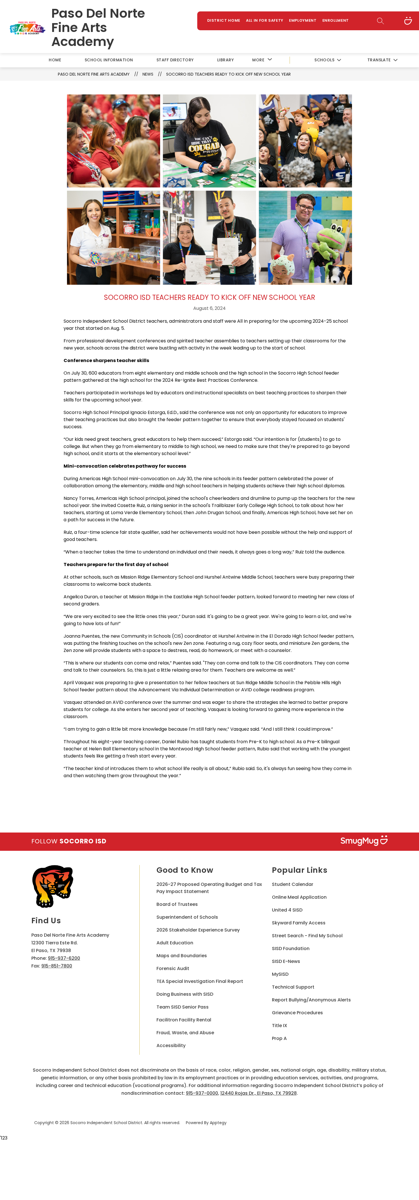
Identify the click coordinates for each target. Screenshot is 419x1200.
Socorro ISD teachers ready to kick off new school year (228, 74)
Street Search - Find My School (307, 935)
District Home (223, 20)
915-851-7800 (56, 966)
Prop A (279, 1038)
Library (225, 60)
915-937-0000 (202, 1093)
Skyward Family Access (299, 923)
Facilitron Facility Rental (183, 1020)
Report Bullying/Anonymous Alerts (311, 1000)
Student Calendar (292, 884)
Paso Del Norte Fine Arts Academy (94, 74)
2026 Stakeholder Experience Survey (198, 930)
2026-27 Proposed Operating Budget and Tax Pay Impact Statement (209, 888)
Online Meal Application (299, 897)
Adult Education (174, 943)
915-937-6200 (64, 958)
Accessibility (171, 1045)
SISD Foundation (291, 948)
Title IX (279, 1025)
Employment (303, 20)
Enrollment (335, 20)
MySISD (280, 974)
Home (55, 60)
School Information (109, 60)
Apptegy (218, 1123)
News (148, 74)
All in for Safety (264, 20)
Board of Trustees (177, 904)
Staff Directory (175, 60)
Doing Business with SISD (184, 994)
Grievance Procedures (297, 1012)
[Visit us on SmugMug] (408, 21)
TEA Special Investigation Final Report (199, 981)
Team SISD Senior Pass (182, 1007)
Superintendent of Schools (187, 917)
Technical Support (293, 987)
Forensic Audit (172, 968)
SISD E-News (286, 961)
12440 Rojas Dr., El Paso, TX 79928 (258, 1093)
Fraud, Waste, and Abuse (185, 1032)
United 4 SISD (287, 910)
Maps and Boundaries (181, 955)
